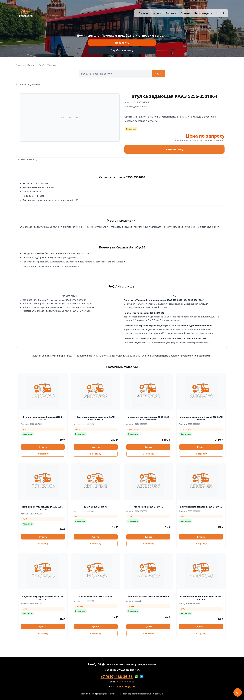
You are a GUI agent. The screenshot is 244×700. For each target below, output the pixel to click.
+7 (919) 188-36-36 (117, 676)
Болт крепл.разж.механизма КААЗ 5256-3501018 (96, 418)
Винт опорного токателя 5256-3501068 (201, 506)
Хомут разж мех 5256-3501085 (95, 596)
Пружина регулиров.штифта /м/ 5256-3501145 (43, 598)
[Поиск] (217, 13)
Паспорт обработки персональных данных (141, 693)
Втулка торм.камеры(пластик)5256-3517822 (43, 418)
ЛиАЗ (41, 64)
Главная (143, 13)
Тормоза (51, 64)
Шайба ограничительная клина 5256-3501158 (201, 598)
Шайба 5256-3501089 (95, 506)
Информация (202, 13)
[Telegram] (142, 677)
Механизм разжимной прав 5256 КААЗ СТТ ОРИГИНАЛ (201, 418)
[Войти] (223, 13)
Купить (43, 447)
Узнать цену (174, 149)
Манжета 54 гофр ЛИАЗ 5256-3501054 (148, 596)
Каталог (157, 13)
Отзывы (185, 13)
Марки (170, 13)
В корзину (42, 453)
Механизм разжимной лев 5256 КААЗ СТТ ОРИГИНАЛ (148, 418)
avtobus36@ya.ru (126, 686)
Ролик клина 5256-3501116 (148, 506)
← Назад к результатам (28, 84)
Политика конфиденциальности (98, 693)
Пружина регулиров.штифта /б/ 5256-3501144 (43, 508)
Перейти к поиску (122, 50)
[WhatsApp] (136, 677)
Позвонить (122, 42)
